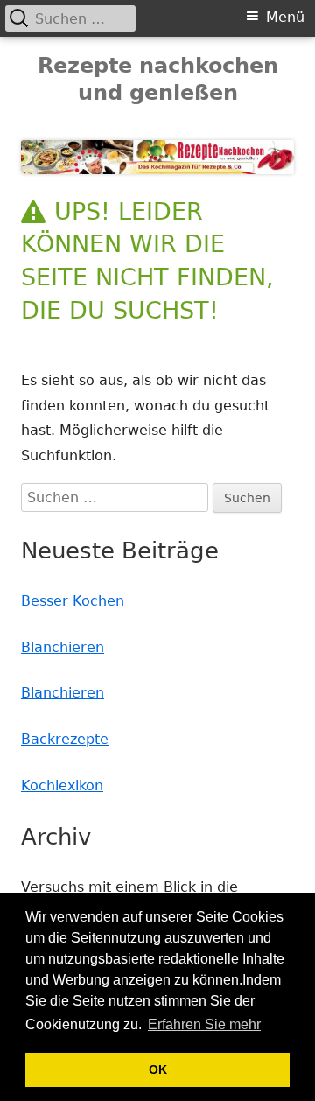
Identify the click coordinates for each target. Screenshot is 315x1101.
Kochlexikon (62, 785)
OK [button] (158, 1069)
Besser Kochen (72, 601)
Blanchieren (62, 647)
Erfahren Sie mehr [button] (204, 1024)
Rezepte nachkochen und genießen (158, 79)
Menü (285, 17)
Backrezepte (64, 739)
